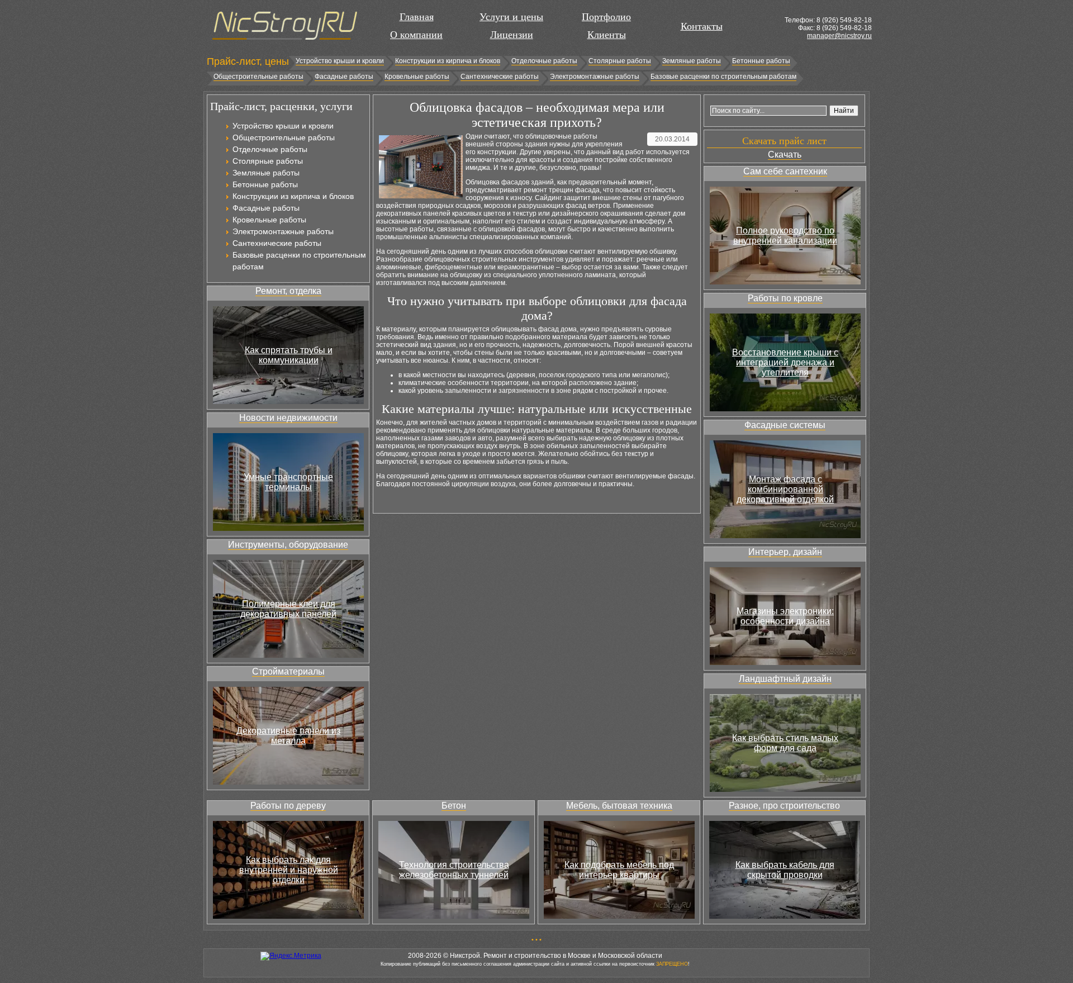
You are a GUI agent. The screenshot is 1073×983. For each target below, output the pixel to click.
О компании (416, 34)
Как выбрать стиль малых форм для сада (785, 743)
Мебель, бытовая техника (619, 805)
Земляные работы (691, 61)
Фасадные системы (784, 425)
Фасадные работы (344, 76)
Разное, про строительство (784, 805)
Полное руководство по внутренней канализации (785, 235)
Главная (417, 16)
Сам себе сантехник (785, 171)
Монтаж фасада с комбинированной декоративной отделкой (785, 489)
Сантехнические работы (499, 76)
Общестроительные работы (258, 76)
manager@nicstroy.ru (839, 36)
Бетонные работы (761, 61)
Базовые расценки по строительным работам (723, 76)
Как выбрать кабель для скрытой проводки (784, 870)
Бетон (453, 805)
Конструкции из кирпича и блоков (447, 61)
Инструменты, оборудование (288, 544)
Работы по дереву (288, 805)
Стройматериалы (288, 671)
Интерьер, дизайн (785, 552)
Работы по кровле (785, 298)
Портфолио (606, 16)
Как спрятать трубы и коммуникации (289, 355)
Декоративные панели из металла (288, 735)
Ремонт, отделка (288, 291)
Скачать (784, 154)
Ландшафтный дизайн (785, 678)
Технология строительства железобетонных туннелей (454, 870)
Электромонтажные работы (594, 76)
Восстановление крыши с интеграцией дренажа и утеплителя (785, 362)
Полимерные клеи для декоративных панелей (288, 609)
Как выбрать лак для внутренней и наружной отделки (288, 870)
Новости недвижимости (288, 417)
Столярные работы (619, 61)
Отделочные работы (544, 61)
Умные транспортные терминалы (288, 482)
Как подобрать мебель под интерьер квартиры (619, 870)
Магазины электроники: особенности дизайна (785, 616)
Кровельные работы (416, 76)
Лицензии (511, 34)
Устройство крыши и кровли (340, 61)
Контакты (702, 26)
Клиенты (606, 34)
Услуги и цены (511, 16)
